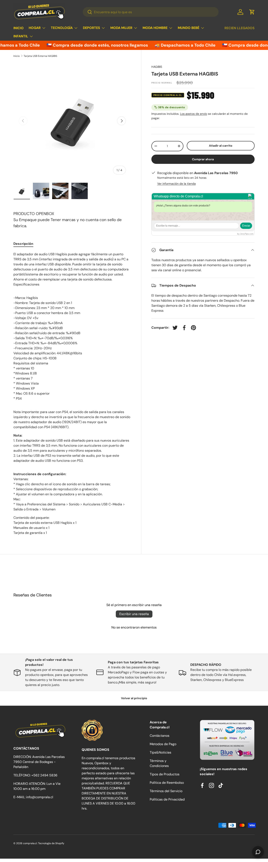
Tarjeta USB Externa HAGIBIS (40, 56)
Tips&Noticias (160, 752)
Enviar (246, 225)
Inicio (16, 56)
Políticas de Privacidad (167, 799)
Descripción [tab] (23, 243)
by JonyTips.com (245, 234)
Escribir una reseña (134, 614)
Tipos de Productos (164, 774)
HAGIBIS (156, 67)
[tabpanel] (72, 393)
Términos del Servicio (166, 791)
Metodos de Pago (163, 744)
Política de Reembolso (167, 782)
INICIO (18, 28)
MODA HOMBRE (155, 28)
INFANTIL (20, 36)
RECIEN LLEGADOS (239, 28)
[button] (252, 12)
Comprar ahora (203, 159)
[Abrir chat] (258, 852)
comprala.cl (30, 843)
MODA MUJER (121, 28)
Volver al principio (134, 698)
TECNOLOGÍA (62, 28)
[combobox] (150, 12)
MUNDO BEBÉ (188, 28)
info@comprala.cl (39, 797)
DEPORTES (91, 28)
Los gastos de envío (193, 114)
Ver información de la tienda (176, 183)
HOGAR (35, 28)
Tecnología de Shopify (51, 843)
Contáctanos (159, 735)
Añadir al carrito (220, 145)
